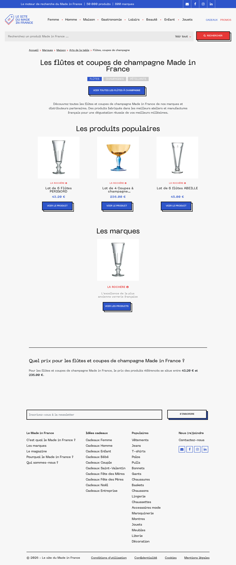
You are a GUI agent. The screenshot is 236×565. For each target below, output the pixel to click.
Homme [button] (71, 19)
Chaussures (141, 479)
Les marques (36, 445)
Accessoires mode (146, 507)
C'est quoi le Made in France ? (50, 440)
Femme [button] (53, 19)
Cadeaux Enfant (98, 451)
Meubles (138, 530)
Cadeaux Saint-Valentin (105, 468)
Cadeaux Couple (99, 462)
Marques (47, 50)
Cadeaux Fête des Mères (105, 474)
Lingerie (139, 496)
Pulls (136, 462)
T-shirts (138, 451)
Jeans (136, 445)
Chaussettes (141, 502)
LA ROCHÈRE (57, 183)
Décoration (140, 541)
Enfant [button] (169, 19)
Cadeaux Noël (97, 485)
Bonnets (138, 468)
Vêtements (140, 440)
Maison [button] (89, 19)
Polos (136, 457)
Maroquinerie (143, 513)
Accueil (34, 50)
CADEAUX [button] (212, 20)
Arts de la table (79, 50)
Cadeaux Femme (99, 440)
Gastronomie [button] (111, 19)
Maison (61, 50)
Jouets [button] (187, 19)
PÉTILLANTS (138, 79)
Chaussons (140, 490)
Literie (137, 535)
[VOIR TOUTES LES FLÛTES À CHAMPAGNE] (118, 95)
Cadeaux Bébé (97, 457)
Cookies (171, 557)
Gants (136, 474)
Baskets (138, 485)
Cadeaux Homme (99, 445)
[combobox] (91, 36)
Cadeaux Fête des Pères (104, 479)
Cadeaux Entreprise (102, 490)
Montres (138, 519)
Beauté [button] (151, 19)
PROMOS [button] (225, 20)
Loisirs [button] (134, 19)
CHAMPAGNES (115, 79)
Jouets (137, 524)
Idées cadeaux (97, 433)
